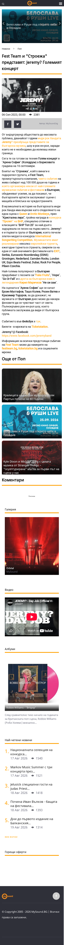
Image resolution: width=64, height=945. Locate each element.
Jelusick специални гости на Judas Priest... (31, 786)
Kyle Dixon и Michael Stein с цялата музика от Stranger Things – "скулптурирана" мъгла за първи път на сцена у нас (31, 467)
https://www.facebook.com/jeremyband (26, 335)
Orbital (10, 568)
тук (38, 321)
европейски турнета (43, 243)
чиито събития (47, 178)
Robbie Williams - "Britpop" (21, 707)
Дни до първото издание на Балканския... (31, 821)
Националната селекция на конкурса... (31, 752)
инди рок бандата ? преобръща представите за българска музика (31, 142)
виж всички (11, 836)
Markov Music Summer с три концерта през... (31, 769)
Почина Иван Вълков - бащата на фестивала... (33, 804)
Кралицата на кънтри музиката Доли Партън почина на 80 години (28, 397)
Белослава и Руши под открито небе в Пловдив (32, 26)
